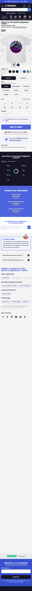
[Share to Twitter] (3, 316)
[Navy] (17, 71)
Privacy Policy (20, 580)
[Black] (10, 71)
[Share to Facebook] (7, 316)
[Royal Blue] (24, 71)
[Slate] (27, 71)
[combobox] (14, 9)
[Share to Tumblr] (25, 316)
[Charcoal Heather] (13, 71)
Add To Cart (16, 127)
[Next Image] (29, 50)
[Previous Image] (3, 50)
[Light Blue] (20, 71)
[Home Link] (10, 6)
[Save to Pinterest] (16, 316)
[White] (2, 71)
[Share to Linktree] (12, 316)
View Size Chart (26, 99)
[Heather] (6, 71)
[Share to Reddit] (20, 316)
